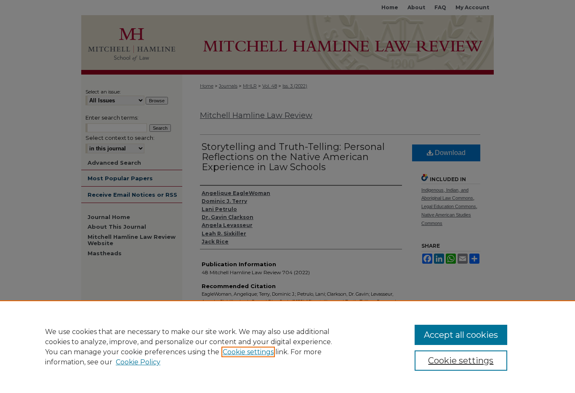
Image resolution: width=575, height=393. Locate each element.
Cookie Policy (138, 362)
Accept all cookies (461, 335)
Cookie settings (248, 352)
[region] (287, 346)
